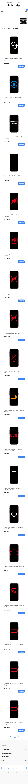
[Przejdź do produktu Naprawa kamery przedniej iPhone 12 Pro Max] (14, 279)
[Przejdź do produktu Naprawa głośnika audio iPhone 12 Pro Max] (14, 201)
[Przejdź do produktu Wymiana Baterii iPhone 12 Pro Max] (14, 631)
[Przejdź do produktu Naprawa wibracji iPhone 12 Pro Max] (14, 553)
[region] (14, 19)
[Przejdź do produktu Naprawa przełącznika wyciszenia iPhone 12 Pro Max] (14, 436)
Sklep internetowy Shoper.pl (14, 773)
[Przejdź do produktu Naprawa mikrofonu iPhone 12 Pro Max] (14, 357)
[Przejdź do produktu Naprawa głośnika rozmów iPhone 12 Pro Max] (14, 240)
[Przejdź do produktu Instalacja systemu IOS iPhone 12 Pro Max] (14, 123)
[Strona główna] (14, 5)
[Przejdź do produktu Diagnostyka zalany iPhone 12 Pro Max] (14, 84)
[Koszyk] (26, 11)
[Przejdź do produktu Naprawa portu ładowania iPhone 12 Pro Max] (14, 397)
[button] (2, 10)
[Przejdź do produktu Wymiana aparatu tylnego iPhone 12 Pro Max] (14, 592)
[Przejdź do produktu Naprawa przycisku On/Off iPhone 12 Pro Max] (14, 514)
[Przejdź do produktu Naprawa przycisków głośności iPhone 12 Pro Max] (14, 475)
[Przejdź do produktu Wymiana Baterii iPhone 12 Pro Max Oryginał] (14, 670)
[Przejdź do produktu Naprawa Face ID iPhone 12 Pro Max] (14, 162)
